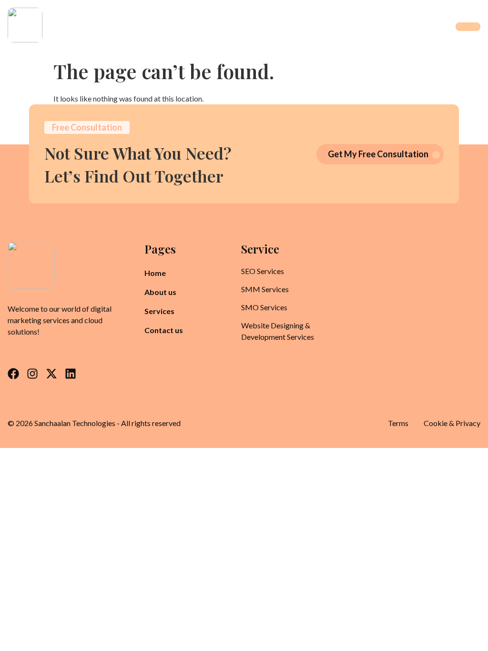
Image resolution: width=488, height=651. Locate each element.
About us (160, 291)
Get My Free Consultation (378, 154)
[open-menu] (468, 26)
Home (155, 272)
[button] (164, 311)
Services (159, 310)
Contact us (163, 330)
